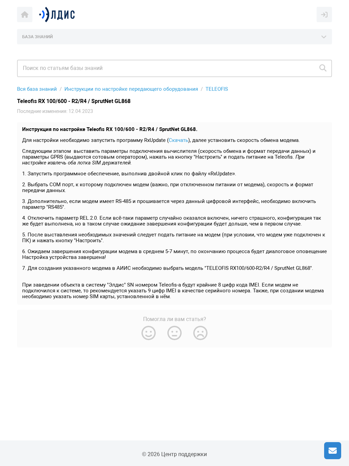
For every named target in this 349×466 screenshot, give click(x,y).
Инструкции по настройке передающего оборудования (131, 89)
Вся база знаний (37, 89)
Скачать (178, 140)
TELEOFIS (217, 89)
